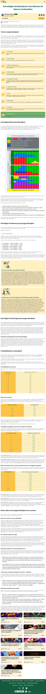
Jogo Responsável (6, 680)
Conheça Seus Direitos (32, 683)
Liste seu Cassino (21, 683)
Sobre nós (14, 685)
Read (20, 622)
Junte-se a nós (12, 683)
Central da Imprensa (29, 685)
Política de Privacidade (17, 680)
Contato (20, 685)
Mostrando (41, 18)
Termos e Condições (29, 680)
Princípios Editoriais (40, 680)
